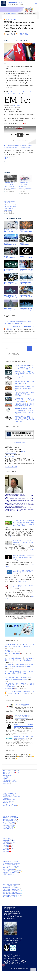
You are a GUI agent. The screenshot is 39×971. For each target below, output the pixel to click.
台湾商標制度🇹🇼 (7, 851)
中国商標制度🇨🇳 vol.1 (8, 846)
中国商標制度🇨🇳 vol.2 (8, 848)
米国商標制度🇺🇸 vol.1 (8, 843)
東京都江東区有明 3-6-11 (11, 911)
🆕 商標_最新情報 (11, 13)
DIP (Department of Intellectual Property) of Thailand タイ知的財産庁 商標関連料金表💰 (24, 400)
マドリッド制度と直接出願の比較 (11, 866)
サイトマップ (19, 377)
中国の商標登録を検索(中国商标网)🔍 (12, 889)
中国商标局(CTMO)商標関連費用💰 (11, 872)
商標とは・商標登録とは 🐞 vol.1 (15, 653)
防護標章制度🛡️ (7, 798)
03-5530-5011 (8, 916)
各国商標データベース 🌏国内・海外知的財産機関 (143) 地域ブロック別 (24, 373)
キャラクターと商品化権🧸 (9, 824)
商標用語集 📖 (6, 802)
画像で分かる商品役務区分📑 (10, 781)
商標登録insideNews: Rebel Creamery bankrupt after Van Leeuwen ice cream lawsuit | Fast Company (23, 557)
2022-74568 (16, 105)
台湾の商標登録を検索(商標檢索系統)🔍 (12, 890)
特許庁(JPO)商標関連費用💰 (10, 869)
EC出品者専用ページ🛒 (8, 801)
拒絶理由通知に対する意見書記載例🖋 (12, 796)
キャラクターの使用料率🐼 (9, 822)
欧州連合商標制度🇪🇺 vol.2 (9, 840)
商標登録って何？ (7, 773)
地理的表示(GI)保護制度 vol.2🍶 (10, 821)
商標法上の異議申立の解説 (9, 799)
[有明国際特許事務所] (19, 434)
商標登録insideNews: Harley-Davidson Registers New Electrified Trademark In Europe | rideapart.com (25, 186)
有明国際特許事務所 (19, 442)
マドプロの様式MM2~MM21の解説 (11, 863)
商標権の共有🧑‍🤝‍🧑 (7, 783)
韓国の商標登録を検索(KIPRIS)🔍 (11, 892)
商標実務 (7, 651)
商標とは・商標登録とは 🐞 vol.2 (11, 772)
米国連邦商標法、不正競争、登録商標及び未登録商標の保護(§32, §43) (24, 388)
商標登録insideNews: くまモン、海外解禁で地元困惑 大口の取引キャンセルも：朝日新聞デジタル (23, 726)
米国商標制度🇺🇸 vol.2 (8, 845)
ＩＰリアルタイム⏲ (8, 804)
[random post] (9, 706)
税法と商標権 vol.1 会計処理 (9, 816)
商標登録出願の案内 (15, 3)
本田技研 (21, 34)
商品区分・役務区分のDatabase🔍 (11, 874)
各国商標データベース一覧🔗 (10, 867)
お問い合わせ (10, 456)
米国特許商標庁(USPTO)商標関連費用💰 (13, 871)
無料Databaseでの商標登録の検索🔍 (11, 884)
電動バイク (28, 34)
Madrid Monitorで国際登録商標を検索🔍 (12, 895)
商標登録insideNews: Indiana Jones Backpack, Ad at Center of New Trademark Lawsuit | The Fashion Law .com (24, 717)
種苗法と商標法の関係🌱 (9, 827)
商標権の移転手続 (7, 775)
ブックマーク (10, 158)
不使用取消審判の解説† (8, 795)
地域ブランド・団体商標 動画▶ (10, 817)
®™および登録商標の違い (9, 793)
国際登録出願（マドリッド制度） (11, 861)
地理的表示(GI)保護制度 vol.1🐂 (10, 819)
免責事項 (7, 955)
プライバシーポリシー (11, 956)
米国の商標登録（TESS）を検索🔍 (11, 887)
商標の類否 (5, 777)
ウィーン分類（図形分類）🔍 (10, 896)
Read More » (11, 537)
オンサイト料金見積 (11, 467)
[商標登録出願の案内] (3, 3)
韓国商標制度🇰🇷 (7, 849)
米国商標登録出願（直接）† (9, 842)
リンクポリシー (16, 955)
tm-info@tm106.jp (10, 918)
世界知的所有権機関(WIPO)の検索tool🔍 (12, 893)
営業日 (23, 451)
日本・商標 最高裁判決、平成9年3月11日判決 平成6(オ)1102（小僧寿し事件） (24, 394)
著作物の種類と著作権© (9, 825)
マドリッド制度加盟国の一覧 (10, 864)
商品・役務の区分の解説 (9, 780)
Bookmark (7, 963)
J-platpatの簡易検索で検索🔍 (10, 886)
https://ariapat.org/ (11, 453)
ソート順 (7, 354)
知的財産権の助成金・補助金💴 (10, 805)
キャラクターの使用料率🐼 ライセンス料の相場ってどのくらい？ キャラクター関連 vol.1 (24, 367)
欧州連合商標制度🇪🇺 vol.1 (9, 839)
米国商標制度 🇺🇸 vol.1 (11, 688)
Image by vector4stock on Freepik (15, 960)
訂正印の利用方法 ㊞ (8, 828)
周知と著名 (5, 778)
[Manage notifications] (3, 965)
